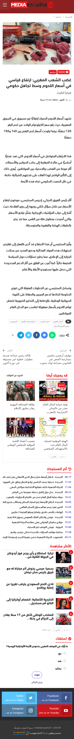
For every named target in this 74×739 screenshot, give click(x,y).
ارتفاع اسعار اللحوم (28, 321)
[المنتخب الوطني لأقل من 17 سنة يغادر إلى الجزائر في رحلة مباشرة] (63, 619)
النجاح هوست (35, 733)
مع (60, 653)
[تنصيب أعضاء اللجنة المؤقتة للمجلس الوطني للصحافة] (20, 428)
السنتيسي (13, 321)
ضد (60, 660)
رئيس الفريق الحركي (62, 326)
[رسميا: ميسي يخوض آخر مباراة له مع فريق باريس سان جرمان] (63, 573)
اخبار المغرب (44, 321)
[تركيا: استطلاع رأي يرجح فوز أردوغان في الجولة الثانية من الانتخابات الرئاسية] (63, 557)
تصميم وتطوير (54, 733)
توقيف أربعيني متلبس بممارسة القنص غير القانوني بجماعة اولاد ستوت (55, 359)
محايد (58, 668)
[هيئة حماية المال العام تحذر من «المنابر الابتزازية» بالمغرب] (53, 391)
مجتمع (53, 72)
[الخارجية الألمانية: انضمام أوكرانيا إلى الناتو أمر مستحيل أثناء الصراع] (63, 604)
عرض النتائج (37, 682)
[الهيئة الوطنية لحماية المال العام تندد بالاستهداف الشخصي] (53, 428)
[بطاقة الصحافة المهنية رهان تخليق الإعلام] (20, 391)
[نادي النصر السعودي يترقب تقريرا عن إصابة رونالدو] (63, 588)
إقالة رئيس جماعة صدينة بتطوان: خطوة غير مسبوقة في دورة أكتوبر (18, 359)
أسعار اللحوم (58, 321)
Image (62, 72)
